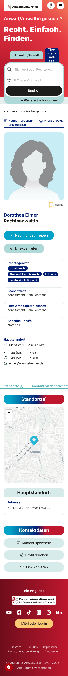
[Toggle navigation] (60, 5)
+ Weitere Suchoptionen (39, 100)
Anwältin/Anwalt (26, 55)
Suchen (34, 91)
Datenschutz (52, 651)
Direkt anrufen (26, 248)
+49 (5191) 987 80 (22, 353)
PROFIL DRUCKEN (54, 120)
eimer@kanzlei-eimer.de (26, 363)
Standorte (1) (13, 386)
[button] (34, 440)
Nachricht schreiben (31, 235)
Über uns (32, 647)
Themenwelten (52, 55)
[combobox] (34, 69)
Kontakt (16, 647)
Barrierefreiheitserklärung (23, 651)
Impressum (50, 647)
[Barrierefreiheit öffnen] (51, 5)
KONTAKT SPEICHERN (21, 120)
